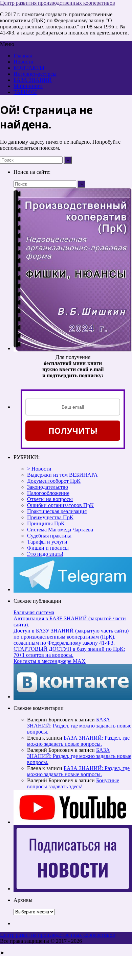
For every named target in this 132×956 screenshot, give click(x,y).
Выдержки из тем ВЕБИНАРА (62, 475)
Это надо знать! (45, 554)
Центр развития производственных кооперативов (57, 3)
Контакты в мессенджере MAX (50, 661)
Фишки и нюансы (48, 548)
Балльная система (34, 612)
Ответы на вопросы (50, 499)
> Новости (39, 469)
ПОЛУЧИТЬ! (72, 430)
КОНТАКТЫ (29, 68)
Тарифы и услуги (47, 542)
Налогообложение (48, 493)
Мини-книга (28, 86)
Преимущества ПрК (50, 517)
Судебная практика (49, 536)
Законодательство (47, 487)
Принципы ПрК (46, 523)
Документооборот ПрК (54, 481)
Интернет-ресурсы (35, 74)
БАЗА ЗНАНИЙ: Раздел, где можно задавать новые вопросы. (79, 726)
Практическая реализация (57, 511)
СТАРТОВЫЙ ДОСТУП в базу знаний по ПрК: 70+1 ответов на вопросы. (69, 652)
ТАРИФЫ (25, 92)
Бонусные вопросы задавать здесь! (73, 783)
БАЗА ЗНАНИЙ (33, 80)
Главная (23, 55)
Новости (24, 62)
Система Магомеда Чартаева (60, 529)
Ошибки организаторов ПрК (60, 505)
